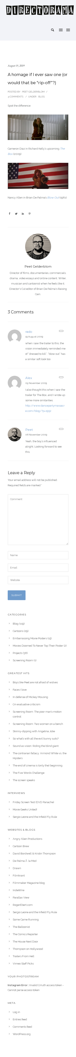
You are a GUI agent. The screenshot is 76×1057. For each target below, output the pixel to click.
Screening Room (23, 660)
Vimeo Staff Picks (23, 963)
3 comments (15, 96)
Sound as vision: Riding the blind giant (36, 745)
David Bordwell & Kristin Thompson (34, 853)
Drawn (17, 868)
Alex (28, 378)
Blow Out (53, 197)
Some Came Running (26, 919)
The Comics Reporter (25, 934)
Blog (41, 96)
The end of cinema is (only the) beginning (37, 765)
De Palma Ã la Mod (24, 860)
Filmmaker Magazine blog (29, 882)
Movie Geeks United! (25, 809)
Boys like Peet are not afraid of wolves (35, 682)
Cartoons (18, 631)
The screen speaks (24, 780)
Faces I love (20, 689)
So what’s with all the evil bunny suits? (36, 738)
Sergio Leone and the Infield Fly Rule (35, 816)
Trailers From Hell (23, 956)
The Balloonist (21, 926)
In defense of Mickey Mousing (30, 697)
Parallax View (21, 897)
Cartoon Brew (21, 846)
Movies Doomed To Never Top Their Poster (38, 645)
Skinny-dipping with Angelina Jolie (34, 731)
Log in (16, 1012)
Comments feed (22, 1026)
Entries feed (20, 1019)
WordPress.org (22, 1034)
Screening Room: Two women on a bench (38, 723)
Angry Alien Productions (27, 838)
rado (28, 332)
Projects (17, 653)
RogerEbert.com (23, 904)
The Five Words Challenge (28, 772)
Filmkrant (19, 875)
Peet (29, 430)
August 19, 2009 (16, 66)
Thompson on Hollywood (28, 948)
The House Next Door (25, 941)
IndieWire (18, 890)
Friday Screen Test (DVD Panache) (33, 802)
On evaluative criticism (26, 704)
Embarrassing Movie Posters (30, 638)
